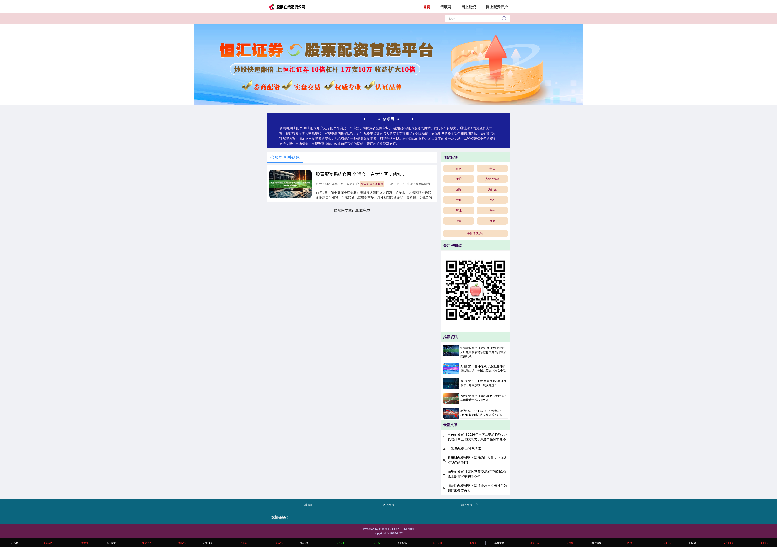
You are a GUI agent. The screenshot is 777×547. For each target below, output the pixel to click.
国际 (459, 189)
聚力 (492, 221)
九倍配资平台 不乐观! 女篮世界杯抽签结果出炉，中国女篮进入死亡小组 (483, 368)
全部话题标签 (475, 233)
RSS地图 (394, 529)
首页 (426, 6)
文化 (459, 200)
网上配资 (468, 6)
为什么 (492, 189)
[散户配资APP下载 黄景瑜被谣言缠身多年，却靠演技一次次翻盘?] (451, 383)
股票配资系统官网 (372, 184)
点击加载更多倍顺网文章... (352, 210)
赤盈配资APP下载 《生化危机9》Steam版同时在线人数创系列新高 (481, 413)
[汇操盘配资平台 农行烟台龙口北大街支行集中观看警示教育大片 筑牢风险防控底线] (451, 352)
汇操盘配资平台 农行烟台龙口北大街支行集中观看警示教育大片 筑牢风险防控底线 (483, 352)
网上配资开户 (497, 6)
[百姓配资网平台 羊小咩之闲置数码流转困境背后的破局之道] (451, 398)
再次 (459, 168)
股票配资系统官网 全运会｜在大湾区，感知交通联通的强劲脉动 (379, 174)
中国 (492, 168)
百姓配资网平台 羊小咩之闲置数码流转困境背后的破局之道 (483, 398)
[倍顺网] (287, 6)
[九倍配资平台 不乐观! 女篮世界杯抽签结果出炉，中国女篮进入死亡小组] (451, 368)
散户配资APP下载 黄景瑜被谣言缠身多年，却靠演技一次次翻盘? (483, 383)
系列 (492, 210)
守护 (459, 179)
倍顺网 (445, 6)
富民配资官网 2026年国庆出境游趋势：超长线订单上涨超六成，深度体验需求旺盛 (477, 436)
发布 (492, 200)
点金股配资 (492, 179)
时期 (459, 221)
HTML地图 (407, 529)
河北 (459, 210)
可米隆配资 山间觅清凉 (464, 448)
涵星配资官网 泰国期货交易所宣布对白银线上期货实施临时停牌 (477, 474)
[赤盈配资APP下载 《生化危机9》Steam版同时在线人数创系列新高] (451, 413)
